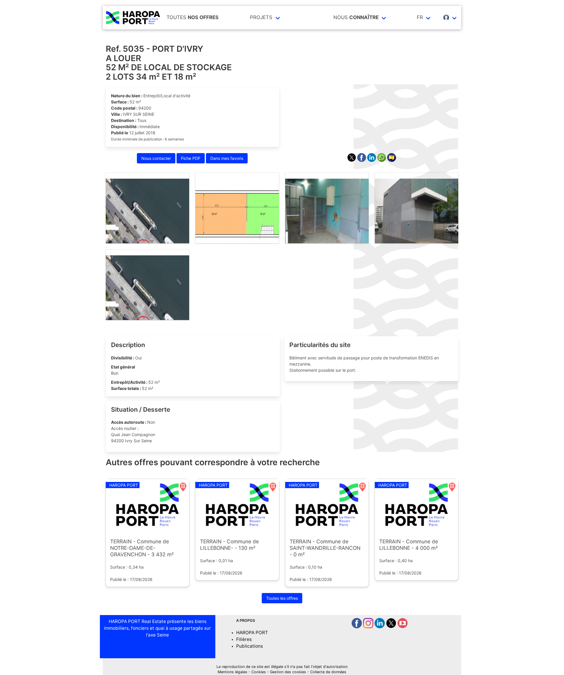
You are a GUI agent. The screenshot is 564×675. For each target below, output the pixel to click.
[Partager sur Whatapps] (382, 160)
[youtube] (402, 626)
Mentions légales (232, 672)
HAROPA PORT (252, 632)
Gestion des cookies (288, 672)
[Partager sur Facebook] (362, 160)
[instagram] (369, 626)
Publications (249, 646)
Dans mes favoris (226, 158)
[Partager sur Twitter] (352, 160)
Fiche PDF (190, 158)
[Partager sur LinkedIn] (372, 160)
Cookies (258, 672)
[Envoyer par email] (391, 160)
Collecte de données (328, 672)
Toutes (193, 17)
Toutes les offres (282, 598)
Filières (244, 639)
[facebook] (357, 626)
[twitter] (391, 626)
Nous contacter (156, 158)
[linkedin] (380, 626)
